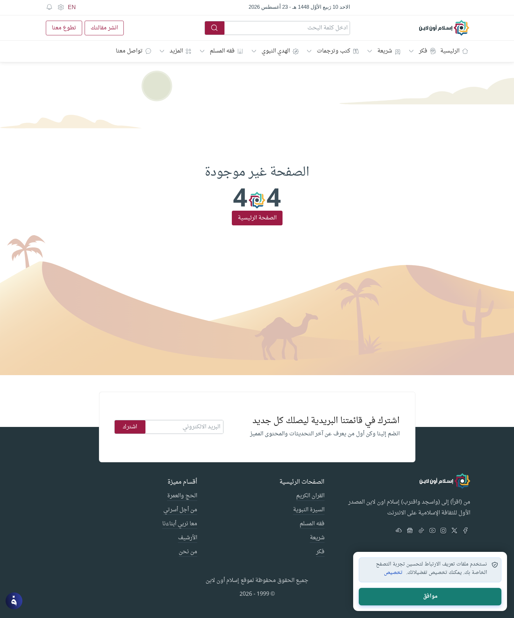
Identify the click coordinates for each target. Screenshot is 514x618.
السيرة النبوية (308, 510)
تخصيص (393, 572)
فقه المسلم (222, 51)
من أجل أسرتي (180, 510)
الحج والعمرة (182, 496)
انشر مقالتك (104, 28)
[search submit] (214, 28)
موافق (430, 596)
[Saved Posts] (49, 7)
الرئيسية (449, 51)
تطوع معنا (64, 28)
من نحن (188, 552)
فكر (423, 51)
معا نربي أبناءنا (179, 524)
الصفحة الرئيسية (257, 218)
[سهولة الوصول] (60, 7)
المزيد (176, 51)
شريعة (384, 51)
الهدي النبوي (276, 51)
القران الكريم (310, 496)
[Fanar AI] (14, 601)
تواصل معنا (129, 51)
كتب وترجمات (333, 51)
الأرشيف (187, 538)
